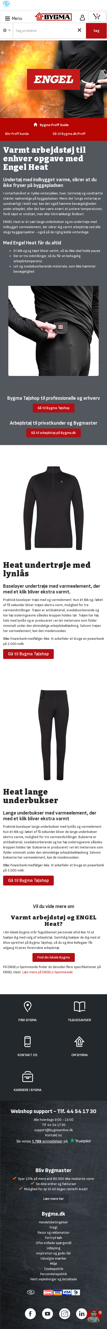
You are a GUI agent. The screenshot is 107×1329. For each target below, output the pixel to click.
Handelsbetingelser (53, 1222)
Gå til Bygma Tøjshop (54, 408)
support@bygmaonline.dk (53, 1130)
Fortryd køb (53, 1238)
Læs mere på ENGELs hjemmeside (47, 972)
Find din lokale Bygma (53, 957)
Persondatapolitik (53, 1274)
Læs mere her (53, 1198)
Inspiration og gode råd (53, 1253)
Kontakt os (53, 1135)
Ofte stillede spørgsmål (53, 1243)
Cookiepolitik (53, 1269)
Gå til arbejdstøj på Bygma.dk (53, 433)
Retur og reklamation (53, 1232)
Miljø (53, 1263)
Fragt (54, 1227)
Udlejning (53, 1248)
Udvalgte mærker (53, 1258)
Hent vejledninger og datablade (53, 1279)
